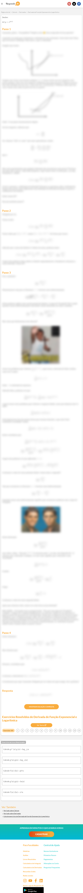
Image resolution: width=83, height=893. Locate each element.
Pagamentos (48, 859)
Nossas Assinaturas (51, 851)
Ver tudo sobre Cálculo (11, 810)
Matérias (26, 851)
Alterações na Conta (51, 863)
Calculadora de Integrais (32, 863)
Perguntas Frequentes (52, 867)
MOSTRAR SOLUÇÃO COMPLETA (41, 707)
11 (65, 730)
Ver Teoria (40, 725)
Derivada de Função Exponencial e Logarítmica (43, 12)
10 (60, 730)
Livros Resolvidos (29, 859)
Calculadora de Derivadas (32, 867)
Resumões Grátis (29, 872)
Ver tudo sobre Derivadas (12, 813)
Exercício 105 (8, 730)
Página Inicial (5, 12)
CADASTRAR (41, 834)
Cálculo (14, 12)
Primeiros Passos (50, 855)
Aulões (25, 855)
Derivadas (22, 12)
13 (75, 730)
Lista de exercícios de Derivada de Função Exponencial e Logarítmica (26, 816)
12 (70, 730)
